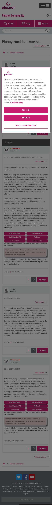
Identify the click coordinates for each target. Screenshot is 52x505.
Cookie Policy (16, 103)
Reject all (26, 118)
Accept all (26, 110)
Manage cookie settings (26, 126)
